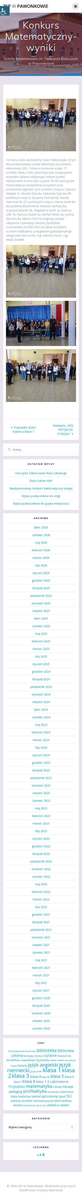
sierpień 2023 (41, 793)
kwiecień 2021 (41, 967)
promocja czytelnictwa (60, 1092)
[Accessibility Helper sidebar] (5, 11)
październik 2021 (41, 930)
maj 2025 (41, 633)
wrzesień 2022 (41, 869)
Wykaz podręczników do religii (41, 496)
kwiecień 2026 (41, 550)
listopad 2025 (41, 588)
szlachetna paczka (43, 1101)
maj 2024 (41, 725)
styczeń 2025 (41, 664)
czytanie (50, 1055)
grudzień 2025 (41, 580)
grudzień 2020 (41, 998)
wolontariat (29, 1105)
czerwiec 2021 (41, 952)
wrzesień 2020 (41, 1013)
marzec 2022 (41, 899)
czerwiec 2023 (41, 800)
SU (68, 1096)
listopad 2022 (41, 854)
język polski (36, 1071)
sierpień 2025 (41, 611)
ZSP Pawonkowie (25, 6)
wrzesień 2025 (41, 603)
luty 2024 (41, 747)
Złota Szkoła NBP (41, 481)
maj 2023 (41, 808)
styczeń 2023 (41, 838)
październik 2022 (41, 861)
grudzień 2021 (41, 914)
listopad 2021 (41, 922)
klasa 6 (69, 1077)
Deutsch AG (64, 1056)
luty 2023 (41, 831)
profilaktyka (35, 1091)
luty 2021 (41, 983)
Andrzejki (31, 1051)
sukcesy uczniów (21, 1101)
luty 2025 (41, 656)
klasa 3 (20, 1075)
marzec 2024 (41, 740)
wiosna (17, 1105)
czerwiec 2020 (41, 1028)
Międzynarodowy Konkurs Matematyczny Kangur (41, 488)
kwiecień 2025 (41, 641)
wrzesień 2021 (41, 937)
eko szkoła (70, 1060)
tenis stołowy (62, 1101)
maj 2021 (41, 960)
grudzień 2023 (41, 763)
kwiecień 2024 (41, 732)
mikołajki (67, 1087)
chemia (38, 1056)
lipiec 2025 (41, 618)
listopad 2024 (41, 679)
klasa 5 (57, 1076)
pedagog (15, 1091)
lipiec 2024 (41, 709)
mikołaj (57, 1087)
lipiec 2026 (41, 527)
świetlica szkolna (58, 1105)
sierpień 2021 (41, 945)
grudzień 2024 (41, 671)
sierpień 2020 (41, 1021)
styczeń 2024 (41, 755)
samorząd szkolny (44, 1096)
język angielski (43, 1065)
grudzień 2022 (41, 846)
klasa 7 (18, 1082)
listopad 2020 (41, 1005)
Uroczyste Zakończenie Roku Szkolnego (41, 473)
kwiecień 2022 (41, 892)
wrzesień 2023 (41, 785)
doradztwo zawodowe (20, 1060)
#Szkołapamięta (16, 1051)
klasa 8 (28, 1081)
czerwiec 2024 (41, 717)
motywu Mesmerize (50, 1190)
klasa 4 (35, 1076)
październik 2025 (41, 596)
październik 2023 (41, 778)
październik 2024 (41, 687)
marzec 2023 (41, 823)
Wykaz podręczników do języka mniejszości (41, 503)
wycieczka (41, 1105)
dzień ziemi (57, 1060)
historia (22, 1065)
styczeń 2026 (41, 573)
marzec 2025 (41, 649)
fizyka (14, 1065)
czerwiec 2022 (41, 876)
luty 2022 (41, 907)
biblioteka (47, 1050)
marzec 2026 (41, 558)
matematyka (39, 1086)
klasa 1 (52, 1070)
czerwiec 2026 (41, 535)
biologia (28, 1056)
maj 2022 (41, 884)
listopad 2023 (41, 770)
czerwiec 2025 (41, 626)
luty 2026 (41, 565)
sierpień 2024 (41, 702)
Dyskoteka (43, 1060)
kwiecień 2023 (41, 816)
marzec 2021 (41, 975)
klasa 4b (45, 1077)
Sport (62, 1096)
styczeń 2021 (41, 990)
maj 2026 (41, 542)
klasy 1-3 (42, 1081)
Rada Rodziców (21, 1096)
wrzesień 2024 (41, 694)
